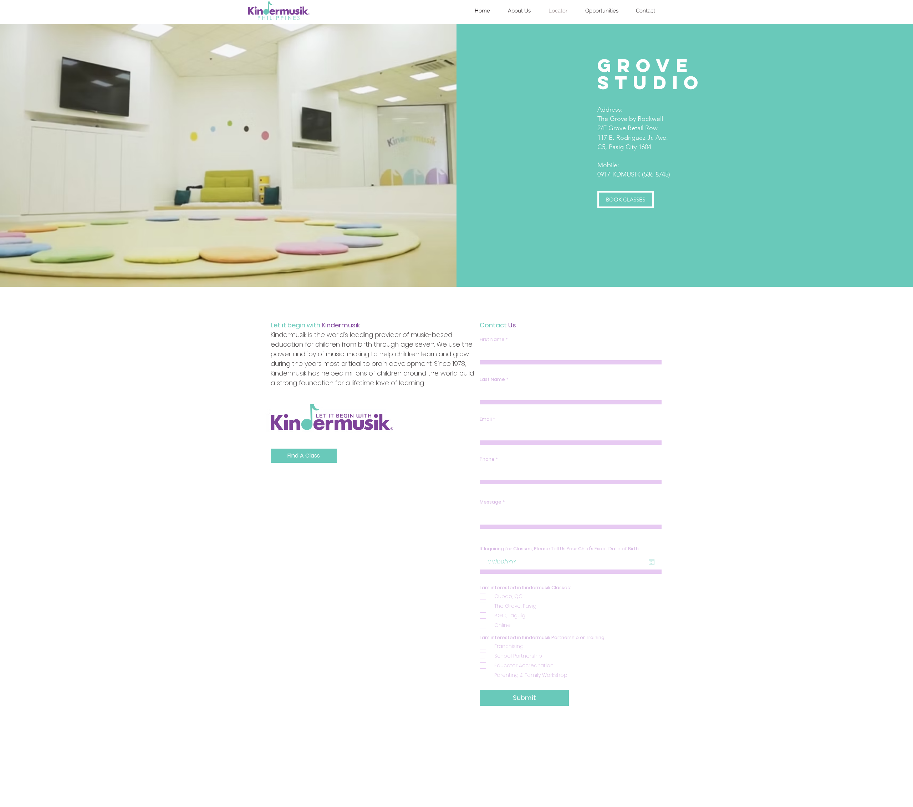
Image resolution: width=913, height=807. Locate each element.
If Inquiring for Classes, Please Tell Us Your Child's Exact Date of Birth (559, 548)
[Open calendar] (651, 562)
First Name (492, 339)
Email (486, 419)
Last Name (492, 379)
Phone (487, 459)
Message (490, 502)
